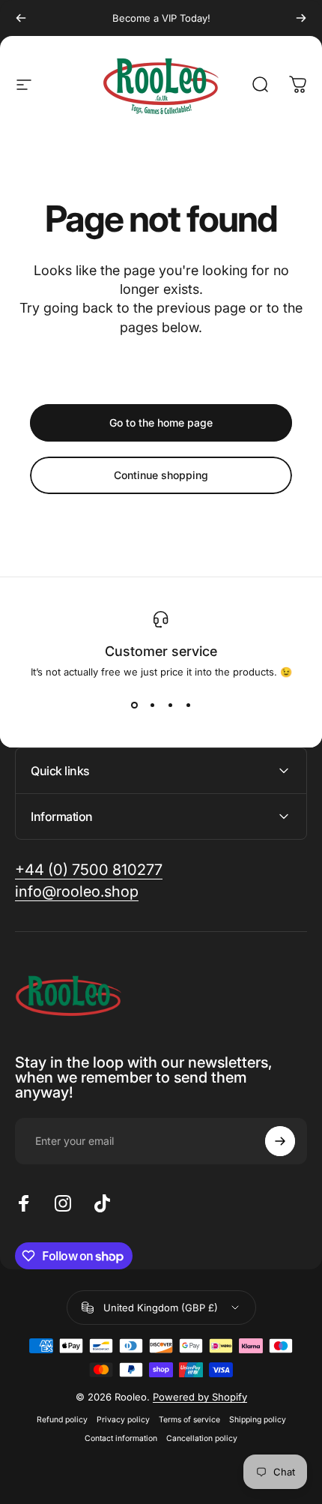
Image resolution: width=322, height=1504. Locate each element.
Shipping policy (257, 1420)
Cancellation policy (201, 1438)
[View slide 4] (188, 705)
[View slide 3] (170, 705)
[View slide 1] (134, 705)
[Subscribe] (280, 1141)
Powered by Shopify (200, 1397)
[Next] (301, 18)
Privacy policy (123, 1420)
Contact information (121, 1438)
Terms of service (189, 1420)
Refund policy (62, 1420)
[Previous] (20, 18)
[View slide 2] (152, 705)
